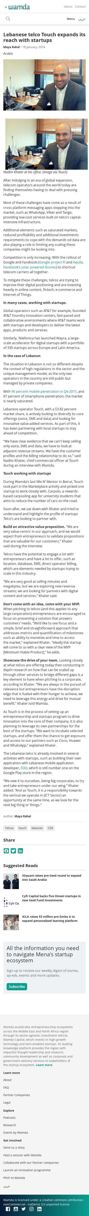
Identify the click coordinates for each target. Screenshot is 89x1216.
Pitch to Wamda (14, 1178)
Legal (7, 1102)
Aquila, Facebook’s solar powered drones (43, 264)
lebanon (37, 828)
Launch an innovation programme (27, 1170)
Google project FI (52, 262)
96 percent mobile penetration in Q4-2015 (44, 391)
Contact (80, 7)
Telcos (9, 828)
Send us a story (14, 1147)
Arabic (8, 53)
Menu (71, 19)
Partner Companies (16, 1095)
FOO (24, 768)
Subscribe (17, 986)
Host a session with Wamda (22, 1155)
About (68, 7)
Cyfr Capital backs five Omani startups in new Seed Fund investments (51, 898)
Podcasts (9, 1118)
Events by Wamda (15, 1132)
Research (9, 1125)
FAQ (6, 1087)
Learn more (44, 1065)
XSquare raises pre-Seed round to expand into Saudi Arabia (51, 878)
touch (22, 828)
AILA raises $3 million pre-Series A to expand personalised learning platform (50, 919)
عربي (82, 19)
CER (50, 828)
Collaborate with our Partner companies (31, 1163)
